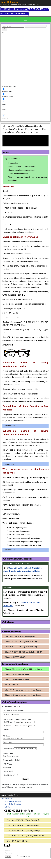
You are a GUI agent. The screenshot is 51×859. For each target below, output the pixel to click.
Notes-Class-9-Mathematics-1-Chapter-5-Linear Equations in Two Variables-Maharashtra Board (24, 129)
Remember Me (25, 856)
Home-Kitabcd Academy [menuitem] (12, 801)
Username (8, 850)
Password (8, 853)
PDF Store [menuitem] (7, 807)
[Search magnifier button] (4, 29)
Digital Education (9, 1)
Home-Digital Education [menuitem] (12, 804)
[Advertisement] (25, 58)
